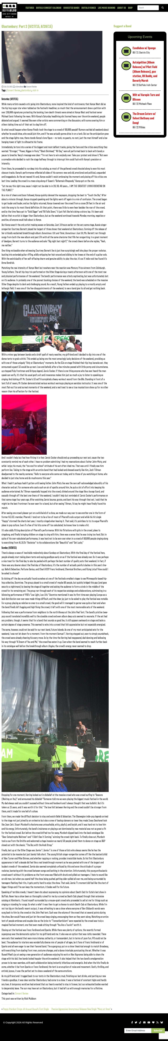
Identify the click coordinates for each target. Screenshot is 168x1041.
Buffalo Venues (89, 8)
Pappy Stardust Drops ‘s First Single (26, 1009)
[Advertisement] (140, 160)
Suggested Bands (71, 8)
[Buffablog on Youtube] (149, 1022)
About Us (121, 8)
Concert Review (31, 87)
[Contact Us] (144, 1022)
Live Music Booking (106, 8)
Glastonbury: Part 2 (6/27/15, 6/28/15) (27, 27)
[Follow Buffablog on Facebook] (132, 1022)
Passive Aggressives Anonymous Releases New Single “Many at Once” (81, 1009)
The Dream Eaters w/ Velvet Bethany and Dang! (144, 118)
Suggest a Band (122, 26)
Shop (130, 8)
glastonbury (26, 90)
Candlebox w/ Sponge (144, 48)
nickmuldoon (19, 87)
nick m (35, 90)
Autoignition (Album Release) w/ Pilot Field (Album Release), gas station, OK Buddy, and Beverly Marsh (145, 71)
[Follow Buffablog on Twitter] (136, 1022)
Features (30, 8)
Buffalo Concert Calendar (48, 8)
